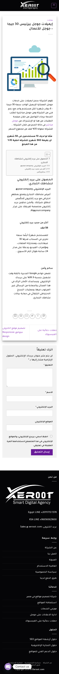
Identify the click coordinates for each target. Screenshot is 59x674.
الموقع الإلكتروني (44, 422)
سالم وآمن (41, 172)
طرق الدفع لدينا (48, 578)
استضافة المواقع (47, 603)
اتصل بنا (52, 554)
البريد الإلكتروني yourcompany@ (33, 166)
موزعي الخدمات (49, 609)
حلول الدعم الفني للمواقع (43, 651)
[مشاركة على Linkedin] (15, 316)
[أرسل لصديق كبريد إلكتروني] (26, 316)
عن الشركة (51, 548)
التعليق (48, 365)
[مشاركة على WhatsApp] (43, 316)
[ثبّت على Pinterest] (21, 316)
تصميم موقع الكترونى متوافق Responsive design (13, 332)
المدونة (53, 560)
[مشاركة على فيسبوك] (38, 316)
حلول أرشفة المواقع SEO (43, 639)
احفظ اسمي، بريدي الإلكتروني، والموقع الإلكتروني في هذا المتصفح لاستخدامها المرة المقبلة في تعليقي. (30, 441)
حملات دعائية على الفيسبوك (41, 621)
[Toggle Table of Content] (46, 154)
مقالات (50, 20)
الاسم (49, 392)
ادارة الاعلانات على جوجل (43, 615)
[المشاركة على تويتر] (32, 316)
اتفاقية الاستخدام (47, 566)
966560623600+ (48, 520)
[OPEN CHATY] (8, 666)
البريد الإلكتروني (44, 407)
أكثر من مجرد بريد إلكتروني (35, 169)
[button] (53, 5)
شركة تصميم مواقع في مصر (42, 597)
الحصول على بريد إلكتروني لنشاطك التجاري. (31, 161)
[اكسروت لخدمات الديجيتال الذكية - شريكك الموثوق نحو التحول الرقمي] (29, 5)
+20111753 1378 (49, 512)
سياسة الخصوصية (46, 572)
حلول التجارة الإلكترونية (44, 645)
